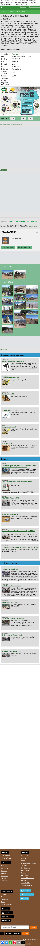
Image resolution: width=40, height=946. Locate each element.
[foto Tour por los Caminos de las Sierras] (8, 325)
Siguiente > (5, 170)
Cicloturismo (8, 917)
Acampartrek (16, 54)
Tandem (3, 878)
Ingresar (23, 7)
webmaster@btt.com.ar (32, 939)
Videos (6, 909)
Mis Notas (8, 282)
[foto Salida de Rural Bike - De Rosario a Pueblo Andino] (8, 271)
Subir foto (26, 891)
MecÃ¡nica (4, 868)
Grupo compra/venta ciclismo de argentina (17, 481)
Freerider (4, 881)
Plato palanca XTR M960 (10, 514)
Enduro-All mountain (27, 878)
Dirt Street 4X (25, 865)
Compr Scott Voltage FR (10, 377)
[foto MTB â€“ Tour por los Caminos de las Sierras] (20, 311)
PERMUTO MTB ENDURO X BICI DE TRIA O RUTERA (20, 547)
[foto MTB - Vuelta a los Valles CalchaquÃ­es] (8, 297)
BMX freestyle (25, 868)
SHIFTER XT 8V (7, 443)
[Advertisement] (20, 147)
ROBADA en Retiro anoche (11, 586)
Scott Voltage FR (8, 394)
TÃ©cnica (4, 866)
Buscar (3, 902)
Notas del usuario (25, 247)
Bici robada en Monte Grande (12, 635)
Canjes (4, 459)
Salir (26, 933)
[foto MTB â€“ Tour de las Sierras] (20, 294)
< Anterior (2, 170)
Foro (3, 12)
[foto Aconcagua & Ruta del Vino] (32, 295)
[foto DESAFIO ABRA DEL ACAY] (32, 316)
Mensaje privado (9, 247)
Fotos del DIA (25, 883)
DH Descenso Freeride (28, 863)
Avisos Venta (21, 12)
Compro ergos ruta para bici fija (13, 361)
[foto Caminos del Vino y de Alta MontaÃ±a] (8, 286)
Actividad (18, 238)
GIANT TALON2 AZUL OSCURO (13, 618)
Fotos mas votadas (27, 885)
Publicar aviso (27, 895)
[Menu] (1, 7)
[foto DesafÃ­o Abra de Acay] (32, 302)
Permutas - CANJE (7, 904)
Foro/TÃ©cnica (6, 856)
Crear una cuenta (34, 7)
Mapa (18, 933)
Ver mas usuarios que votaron (11, 124)
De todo (23, 873)
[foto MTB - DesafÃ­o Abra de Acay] (20, 286)
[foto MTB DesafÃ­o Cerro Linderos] (32, 286)
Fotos (11, 12)
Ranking (23, 880)
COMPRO (4, 894)
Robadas (4, 871)
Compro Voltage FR (9, 427)
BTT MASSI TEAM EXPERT (11, 602)
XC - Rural (24, 856)
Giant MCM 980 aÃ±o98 (10, 569)
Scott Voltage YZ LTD (9, 410)
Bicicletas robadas (10, 563)
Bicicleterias (8, 913)
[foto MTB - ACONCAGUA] (20, 301)
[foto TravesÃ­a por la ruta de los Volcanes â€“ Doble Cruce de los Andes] (8, 307)
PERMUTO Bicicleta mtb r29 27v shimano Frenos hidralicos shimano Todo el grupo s (19, 466)
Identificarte (33, 226)
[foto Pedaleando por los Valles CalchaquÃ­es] (20, 320)
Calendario (4, 876)
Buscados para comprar (12, 355)
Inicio (9, 933)
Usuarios (7, 920)
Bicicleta (7, 863)
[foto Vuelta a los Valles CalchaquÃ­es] (8, 316)
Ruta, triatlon (25, 870)
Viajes (23, 860)
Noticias (3, 873)
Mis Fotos (8, 267)
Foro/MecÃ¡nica (6, 858)
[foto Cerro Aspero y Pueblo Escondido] (20, 271)
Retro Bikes (24, 875)
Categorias (4, 899)
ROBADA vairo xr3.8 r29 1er (11, 651)
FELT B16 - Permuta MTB (10, 498)
